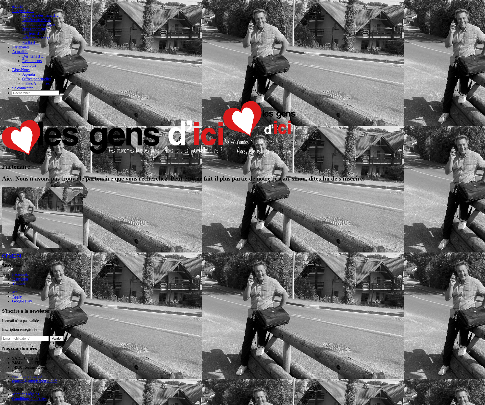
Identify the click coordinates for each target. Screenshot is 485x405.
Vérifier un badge (36, 38)
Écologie (29, 65)
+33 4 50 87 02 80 (27, 376)
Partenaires (21, 47)
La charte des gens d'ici (40, 15)
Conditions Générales (29, 398)
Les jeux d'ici (32, 33)
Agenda (28, 74)
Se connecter (22, 88)
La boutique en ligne (38, 24)
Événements (32, 61)
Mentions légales (25, 394)
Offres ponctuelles (36, 79)
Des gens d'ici (33, 56)
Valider (57, 338)
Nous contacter (34, 29)
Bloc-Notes (21, 70)
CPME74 (11, 256)
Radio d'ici (30, 42)
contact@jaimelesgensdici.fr (34, 381)
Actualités (20, 51)
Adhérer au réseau (36, 20)
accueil (17, 6)
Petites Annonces (36, 83)
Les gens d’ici (23, 11)
